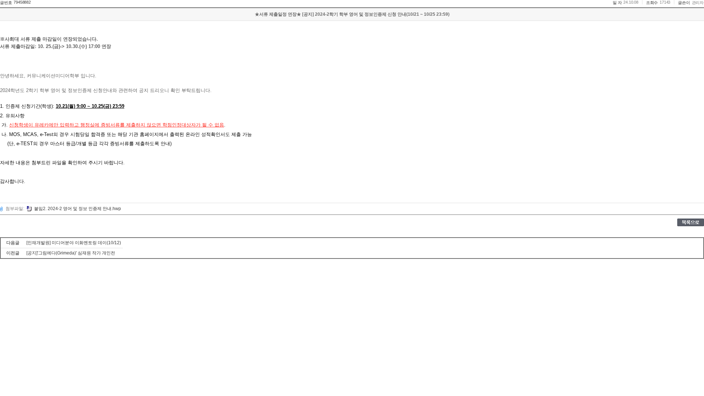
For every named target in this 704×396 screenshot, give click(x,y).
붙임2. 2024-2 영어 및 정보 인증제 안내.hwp (77, 208)
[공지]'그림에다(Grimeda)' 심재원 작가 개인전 (70, 253)
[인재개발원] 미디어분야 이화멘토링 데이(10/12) (73, 242)
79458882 (22, 2)
